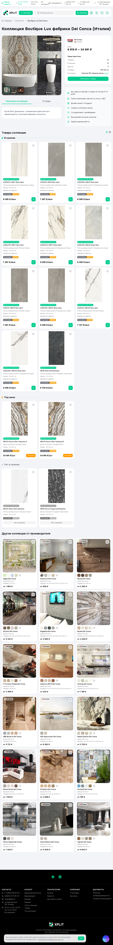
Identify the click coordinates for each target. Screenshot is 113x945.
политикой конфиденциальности (50, 939)
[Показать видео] (21, 90)
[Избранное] (102, 13)
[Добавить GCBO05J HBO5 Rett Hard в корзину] (70, 199)
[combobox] (56, 13)
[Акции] (96, 13)
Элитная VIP (86, 73)
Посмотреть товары (88, 79)
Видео (50, 92)
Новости (50, 896)
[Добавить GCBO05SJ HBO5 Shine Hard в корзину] (107, 199)
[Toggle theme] (107, 13)
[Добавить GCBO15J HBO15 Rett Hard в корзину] (33, 325)
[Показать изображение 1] (7, 90)
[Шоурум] (91, 13)
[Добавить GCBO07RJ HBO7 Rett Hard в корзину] (33, 262)
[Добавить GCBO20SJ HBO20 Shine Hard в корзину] (33, 388)
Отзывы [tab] (46, 101)
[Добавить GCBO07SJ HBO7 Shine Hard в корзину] (70, 262)
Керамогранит (29, 896)
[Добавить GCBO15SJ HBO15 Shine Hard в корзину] (70, 325)
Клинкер (27, 899)
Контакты (73, 896)
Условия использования (102, 899)
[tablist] (31, 101)
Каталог (50, 893)
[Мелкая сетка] (110, 132)
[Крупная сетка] (106, 132)
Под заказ (30, 455)
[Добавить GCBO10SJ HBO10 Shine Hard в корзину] (107, 262)
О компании (74, 893)
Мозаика (27, 902)
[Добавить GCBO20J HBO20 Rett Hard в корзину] (107, 325)
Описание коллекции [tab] (17, 101)
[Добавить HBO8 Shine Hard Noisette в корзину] (70, 388)
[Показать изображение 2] (14, 90)
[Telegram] (53, 877)
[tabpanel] (31, 112)
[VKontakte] (60, 877)
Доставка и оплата (54, 899)
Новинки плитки (98, 73)
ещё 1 (106, 73)
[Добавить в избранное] (33, 146)
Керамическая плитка (32, 893)
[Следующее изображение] (57, 65)
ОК (81, 938)
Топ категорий (30, 911)
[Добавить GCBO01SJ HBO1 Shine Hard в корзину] (33, 199)
